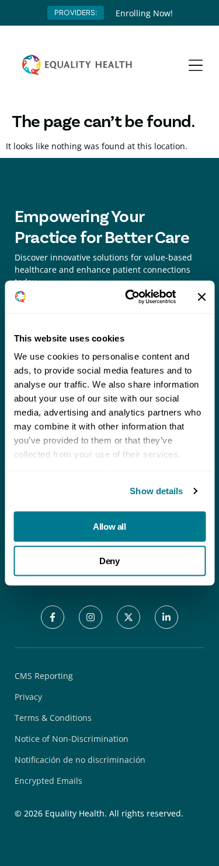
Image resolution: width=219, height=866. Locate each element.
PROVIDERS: (75, 12)
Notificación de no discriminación (80, 759)
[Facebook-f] (52, 617)
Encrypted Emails (48, 780)
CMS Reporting (44, 675)
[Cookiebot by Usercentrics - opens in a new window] (130, 297)
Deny (109, 561)
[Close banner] (201, 297)
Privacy (28, 696)
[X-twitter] (128, 617)
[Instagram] (90, 617)
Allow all (109, 526)
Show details (156, 491)
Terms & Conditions (53, 717)
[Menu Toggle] (195, 65)
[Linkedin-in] (166, 617)
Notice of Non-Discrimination (71, 738)
